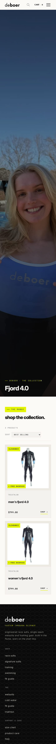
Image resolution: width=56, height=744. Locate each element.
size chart (10, 727)
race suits (10, 655)
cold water (11, 700)
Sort (7, 434)
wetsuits (9, 694)
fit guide (9, 678)
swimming (10, 673)
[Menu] (48, 4)
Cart (39, 5)
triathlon (9, 711)
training (9, 667)
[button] (28, 4)
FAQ (7, 739)
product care (12, 733)
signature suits (13, 661)
